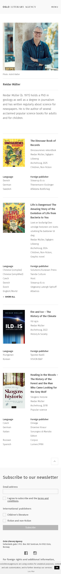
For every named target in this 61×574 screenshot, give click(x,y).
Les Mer (31, 571)
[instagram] (35, 553)
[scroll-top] (54, 461)
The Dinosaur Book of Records (43, 143)
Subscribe (30, 527)
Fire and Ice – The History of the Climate (43, 314)
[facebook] (26, 553)
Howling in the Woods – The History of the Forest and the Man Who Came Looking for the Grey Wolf (44, 383)
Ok (57, 567)
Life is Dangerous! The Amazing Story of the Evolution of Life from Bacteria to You (43, 211)
